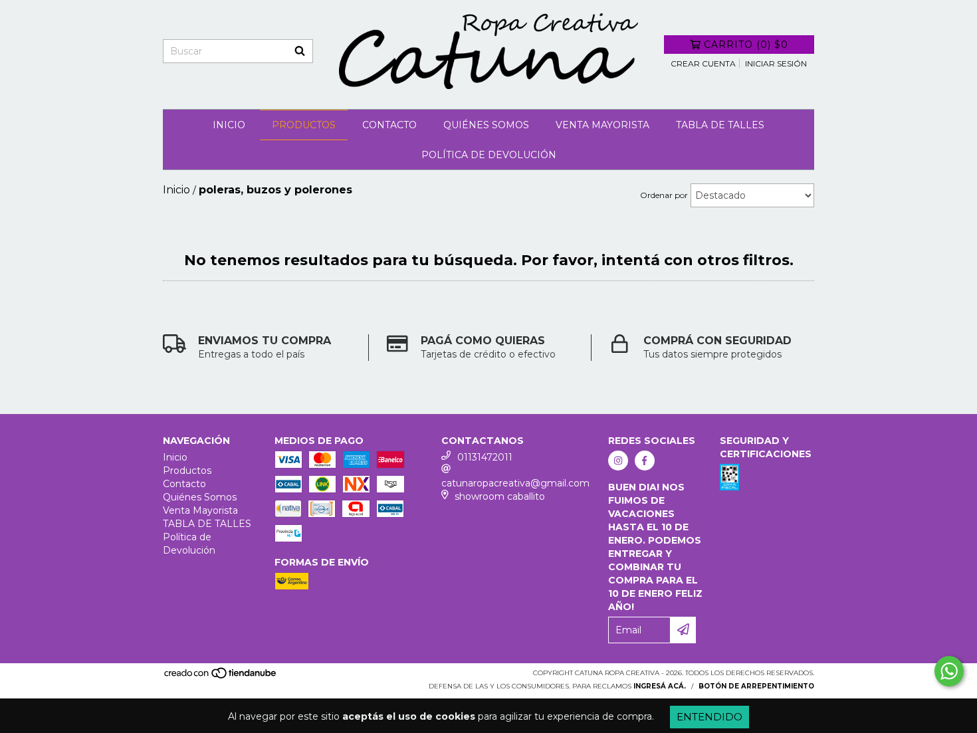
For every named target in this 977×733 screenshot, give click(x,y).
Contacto (389, 125)
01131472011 (484, 457)
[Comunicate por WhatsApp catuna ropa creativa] (949, 671)
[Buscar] (299, 51)
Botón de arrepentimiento (756, 686)
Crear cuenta (703, 63)
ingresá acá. (659, 686)
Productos (304, 125)
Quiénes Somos (486, 125)
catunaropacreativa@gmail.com (515, 483)
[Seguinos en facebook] (645, 461)
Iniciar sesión (776, 63)
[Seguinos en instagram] (618, 461)
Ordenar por (664, 195)
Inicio (229, 125)
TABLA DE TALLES (720, 125)
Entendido (709, 716)
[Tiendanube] (221, 677)
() (746, 45)
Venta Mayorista (602, 125)
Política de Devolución (488, 155)
